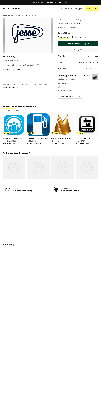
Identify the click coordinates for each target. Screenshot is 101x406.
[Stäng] (99, 2)
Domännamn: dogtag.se (61, 138)
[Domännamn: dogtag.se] (62, 124)
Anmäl (5, 87)
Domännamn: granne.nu (12, 138)
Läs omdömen (66, 96)
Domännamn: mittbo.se (85, 138)
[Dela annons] (96, 19)
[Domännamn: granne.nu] (14, 124)
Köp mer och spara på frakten (18, 106)
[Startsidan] (14, 8)
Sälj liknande (13, 87)
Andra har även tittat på (17, 153)
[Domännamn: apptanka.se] (38, 124)
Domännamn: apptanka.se (37, 138)
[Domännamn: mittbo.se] (87, 124)
